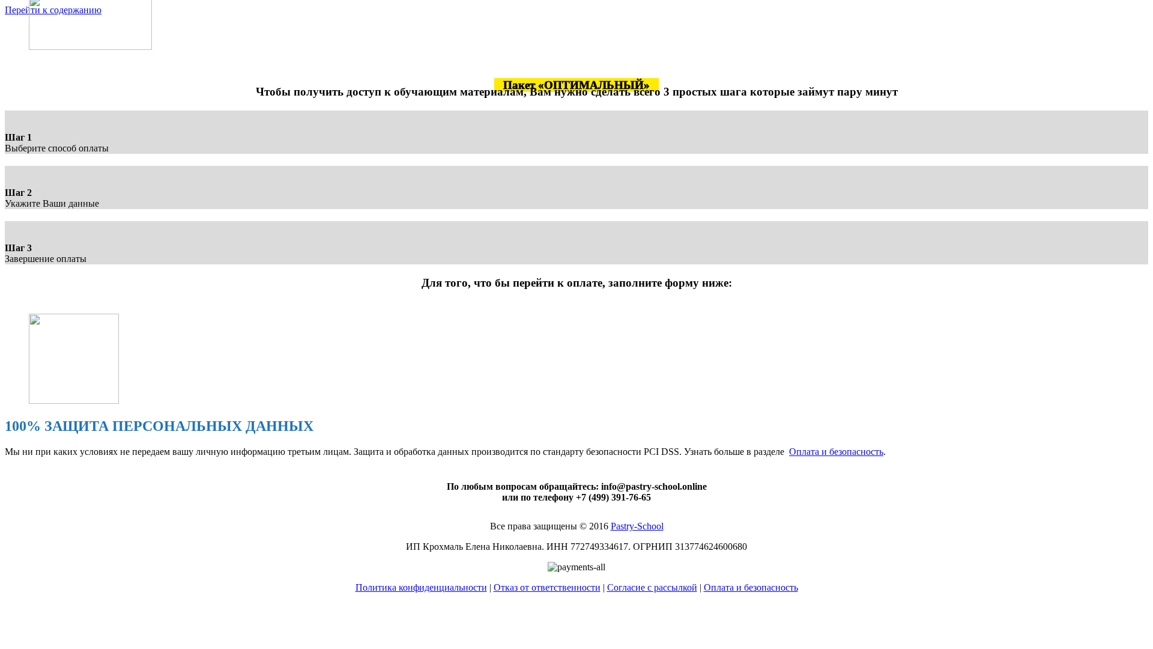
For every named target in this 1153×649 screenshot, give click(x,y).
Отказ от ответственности (547, 587)
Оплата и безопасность (836, 451)
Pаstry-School (637, 526)
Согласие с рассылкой (652, 587)
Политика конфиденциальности (421, 587)
